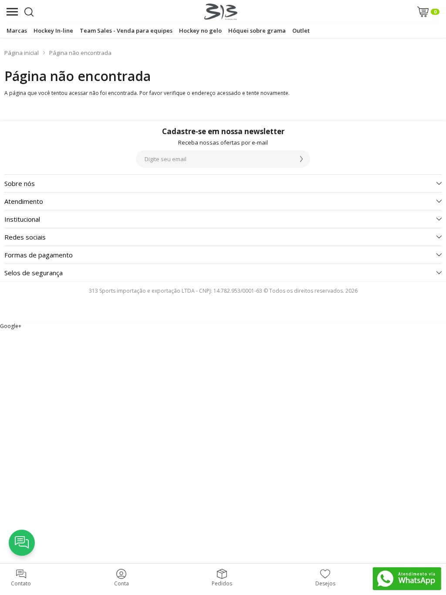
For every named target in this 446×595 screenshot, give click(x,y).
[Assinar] (301, 159)
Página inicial (21, 53)
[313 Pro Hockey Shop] (220, 11)
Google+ (10, 326)
